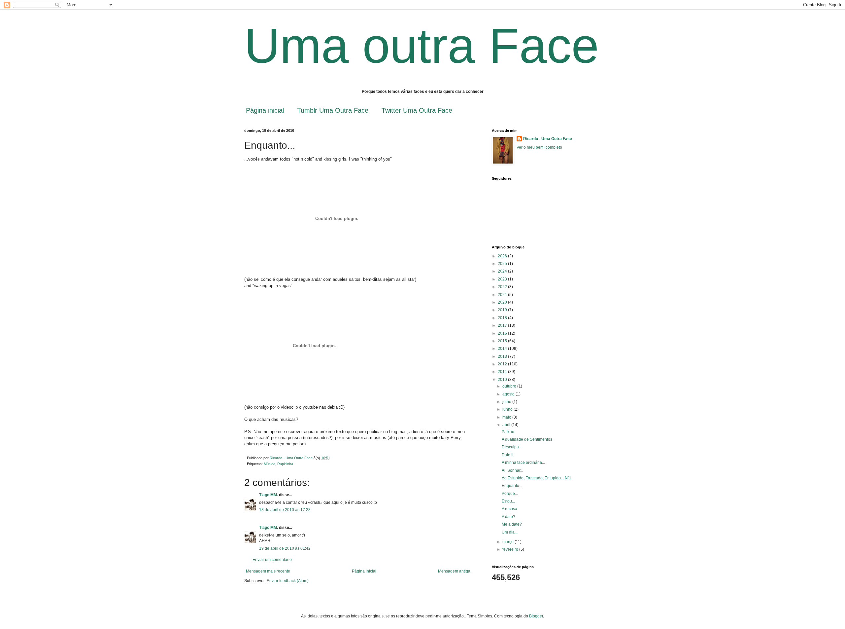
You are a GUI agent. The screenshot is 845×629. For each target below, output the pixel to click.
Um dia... (510, 532)
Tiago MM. (268, 495)
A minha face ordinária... (523, 462)
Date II (507, 455)
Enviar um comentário (272, 559)
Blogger (536, 616)
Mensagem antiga (454, 571)
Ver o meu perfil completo (539, 147)
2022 (503, 286)
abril (506, 425)
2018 (503, 317)
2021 (503, 294)
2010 (503, 379)
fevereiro (510, 549)
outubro (509, 386)
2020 (503, 302)
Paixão (508, 431)
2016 (503, 333)
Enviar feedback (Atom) (288, 580)
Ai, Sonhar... (512, 470)
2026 (503, 256)
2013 (503, 356)
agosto (509, 394)
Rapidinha (285, 464)
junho (508, 409)
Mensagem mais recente (268, 571)
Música (269, 464)
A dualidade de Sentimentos (527, 439)
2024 (503, 271)
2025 (503, 263)
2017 (503, 325)
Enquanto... (512, 485)
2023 (503, 279)
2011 (503, 371)
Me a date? (512, 524)
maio (507, 417)
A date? (508, 516)
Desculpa (510, 447)
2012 (503, 364)
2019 (503, 310)
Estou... (508, 501)
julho (507, 401)
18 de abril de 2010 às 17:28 (285, 509)
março (508, 541)
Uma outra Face (421, 45)
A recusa (509, 508)
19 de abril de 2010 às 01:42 (285, 548)
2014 (503, 348)
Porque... (510, 493)
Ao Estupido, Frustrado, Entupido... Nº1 (536, 478)
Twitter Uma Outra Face (417, 110)
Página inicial (265, 110)
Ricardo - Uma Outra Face (547, 138)
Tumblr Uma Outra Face (332, 110)
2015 (503, 341)
